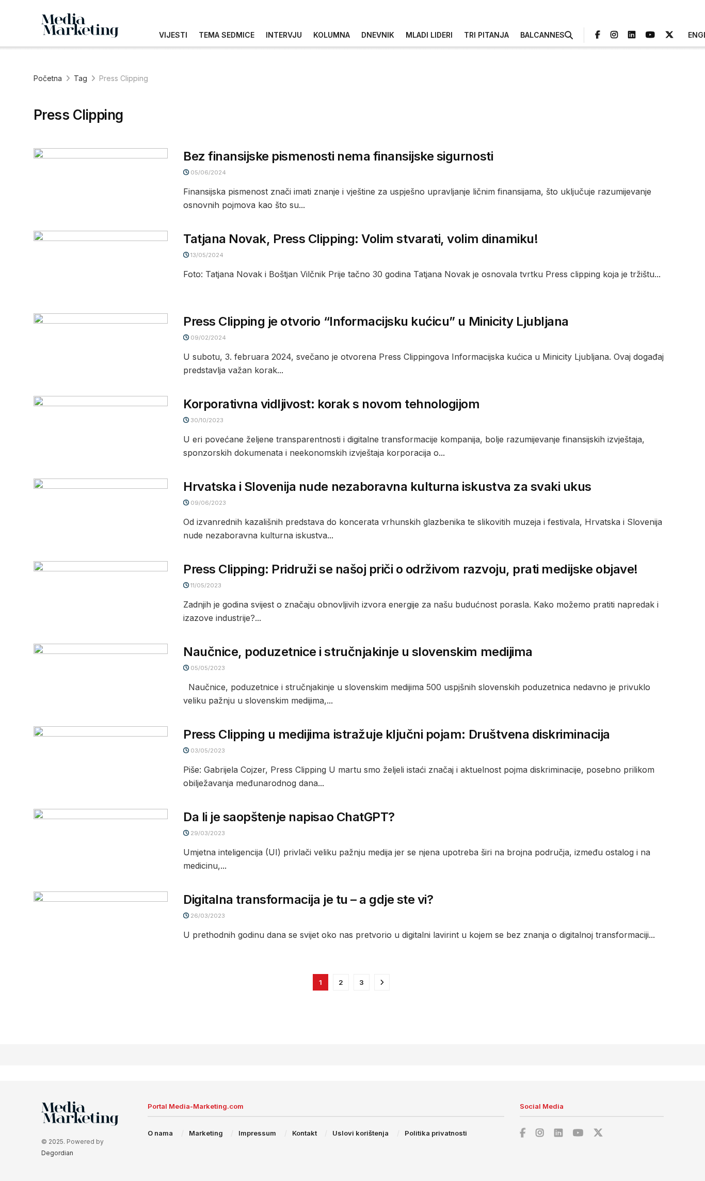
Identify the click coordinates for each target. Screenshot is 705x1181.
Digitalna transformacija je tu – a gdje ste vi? (308, 899)
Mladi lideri (429, 34)
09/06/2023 (207, 502)
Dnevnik (377, 34)
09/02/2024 (207, 337)
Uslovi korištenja (360, 1133)
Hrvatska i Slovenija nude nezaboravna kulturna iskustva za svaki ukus (387, 486)
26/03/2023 (207, 915)
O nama (160, 1133)
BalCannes (542, 34)
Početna (48, 78)
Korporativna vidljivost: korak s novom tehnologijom (331, 403)
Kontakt (304, 1133)
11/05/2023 (205, 585)
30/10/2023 (206, 420)
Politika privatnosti (436, 1133)
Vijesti (173, 34)
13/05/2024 (206, 255)
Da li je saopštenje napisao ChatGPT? (289, 816)
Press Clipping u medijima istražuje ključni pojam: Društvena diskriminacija (396, 734)
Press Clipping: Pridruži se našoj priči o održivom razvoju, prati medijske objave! (410, 569)
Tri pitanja (486, 34)
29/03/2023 (207, 833)
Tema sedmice (226, 34)
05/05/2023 (207, 668)
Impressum (257, 1133)
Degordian (57, 1153)
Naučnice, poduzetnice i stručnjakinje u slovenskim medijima (358, 651)
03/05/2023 (207, 750)
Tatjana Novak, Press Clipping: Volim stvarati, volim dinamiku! (360, 238)
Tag (80, 78)
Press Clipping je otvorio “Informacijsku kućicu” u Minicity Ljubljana (376, 321)
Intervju (284, 34)
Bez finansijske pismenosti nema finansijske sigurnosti (338, 156)
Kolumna (331, 34)
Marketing (206, 1133)
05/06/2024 (207, 172)
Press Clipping (123, 78)
